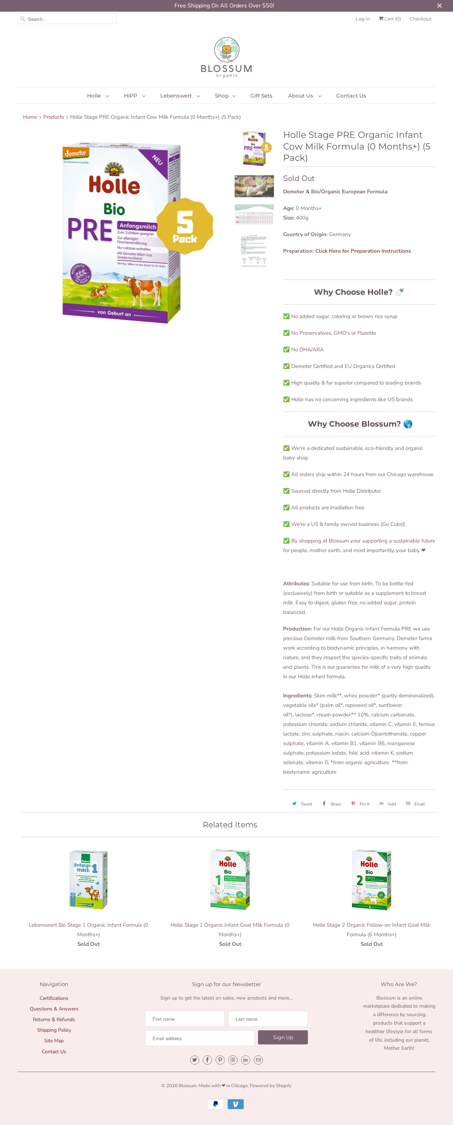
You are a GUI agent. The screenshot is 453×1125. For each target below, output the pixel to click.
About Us (301, 95)
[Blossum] (226, 58)
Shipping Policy (54, 1030)
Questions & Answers (54, 1009)
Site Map (54, 1040)
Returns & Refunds (54, 1019)
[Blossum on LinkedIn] (245, 1060)
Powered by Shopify (271, 1086)
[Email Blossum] (258, 1060)
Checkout (420, 19)
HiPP (131, 95)
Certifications (54, 998)
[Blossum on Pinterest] (220, 1060)
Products (53, 117)
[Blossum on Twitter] (194, 1060)
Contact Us (351, 95)
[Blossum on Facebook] (207, 1060)
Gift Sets (261, 95)
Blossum (187, 1086)
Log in (363, 19)
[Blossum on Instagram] (232, 1060)
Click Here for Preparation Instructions (363, 250)
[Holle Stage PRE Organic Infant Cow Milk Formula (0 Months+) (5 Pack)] (121, 232)
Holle (94, 95)
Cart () (392, 19)
